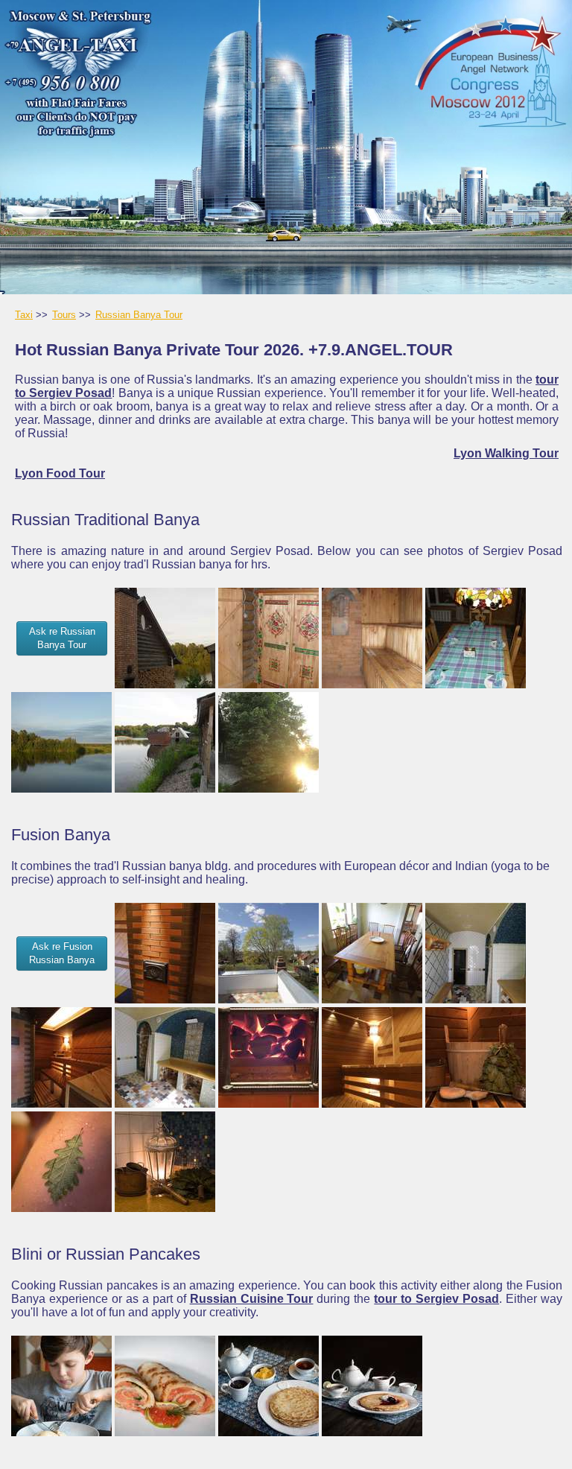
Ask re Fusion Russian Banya (62, 953)
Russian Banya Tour (138, 314)
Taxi (24, 314)
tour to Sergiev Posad (436, 1298)
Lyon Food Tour (60, 473)
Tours (64, 314)
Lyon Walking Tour (506, 453)
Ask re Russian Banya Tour (62, 638)
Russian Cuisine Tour (252, 1298)
